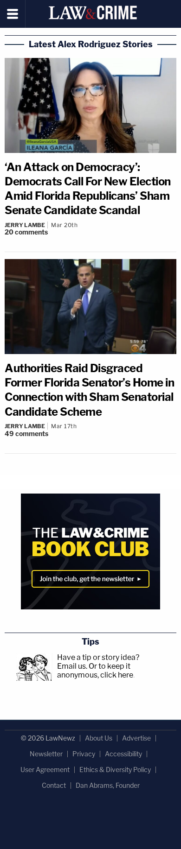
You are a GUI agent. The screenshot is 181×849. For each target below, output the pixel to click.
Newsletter (46, 754)
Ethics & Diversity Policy (115, 769)
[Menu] (13, 14)
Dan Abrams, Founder (108, 785)
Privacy (83, 754)
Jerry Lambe (25, 225)
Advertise (136, 738)
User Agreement (45, 769)
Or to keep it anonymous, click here (95, 670)
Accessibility (123, 754)
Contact (54, 785)
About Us (98, 738)
